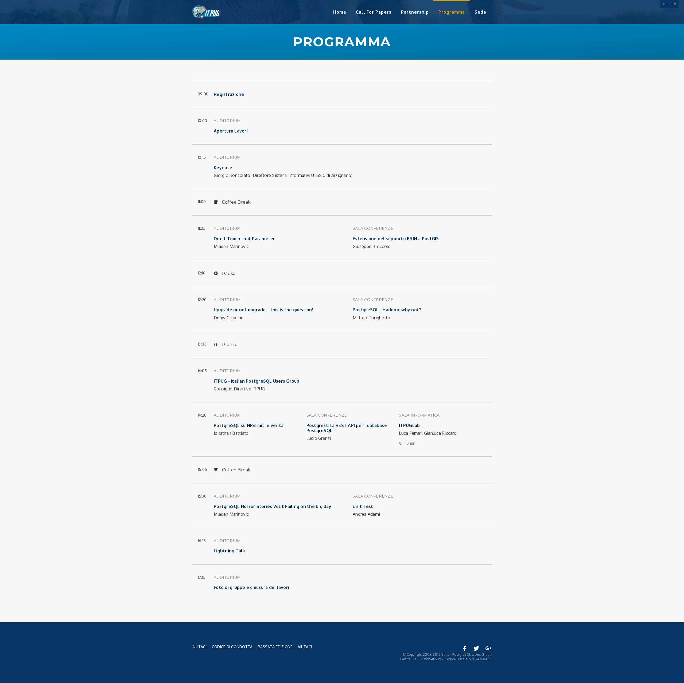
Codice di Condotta (232, 647)
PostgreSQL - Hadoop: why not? (387, 309)
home (339, 12)
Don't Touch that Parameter (244, 238)
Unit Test (363, 506)
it (664, 4)
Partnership (415, 12)
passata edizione (275, 647)
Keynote (223, 167)
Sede (480, 12)
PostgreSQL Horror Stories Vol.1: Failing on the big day (272, 506)
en (674, 4)
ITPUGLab (409, 425)
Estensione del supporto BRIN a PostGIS (396, 238)
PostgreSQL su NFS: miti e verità (248, 425)
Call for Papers (373, 12)
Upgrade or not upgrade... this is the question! (263, 309)
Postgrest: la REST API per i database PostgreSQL (346, 428)
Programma (451, 12)
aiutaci (305, 647)
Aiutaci (199, 647)
